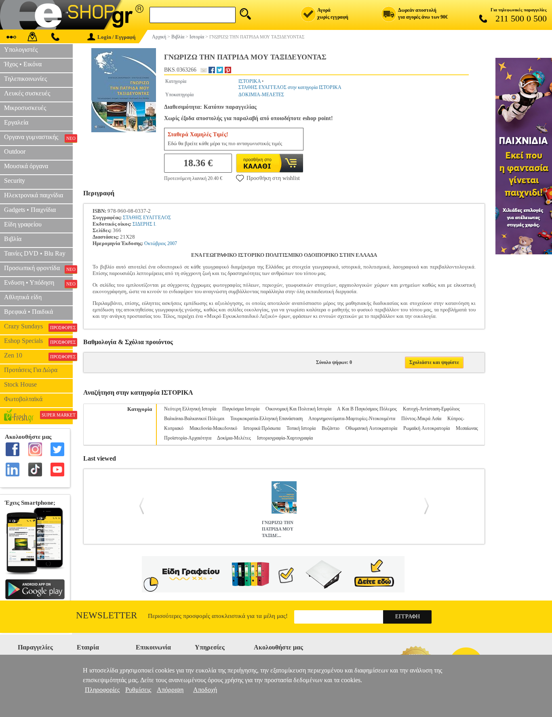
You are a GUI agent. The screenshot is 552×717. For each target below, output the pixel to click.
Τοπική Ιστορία (301, 428)
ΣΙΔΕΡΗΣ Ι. (144, 224)
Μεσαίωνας (467, 428)
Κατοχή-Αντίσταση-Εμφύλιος (431, 409)
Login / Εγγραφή (116, 37)
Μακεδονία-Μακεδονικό (213, 428)
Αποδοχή (205, 689)
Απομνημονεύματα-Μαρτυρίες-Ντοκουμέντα (351, 418)
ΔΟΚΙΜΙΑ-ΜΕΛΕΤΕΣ (261, 94)
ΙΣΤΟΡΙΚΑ (249, 81)
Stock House (20, 384)
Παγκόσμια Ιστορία (240, 409)
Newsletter (106, 615)
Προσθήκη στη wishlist (273, 178)
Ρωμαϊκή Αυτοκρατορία (426, 428)
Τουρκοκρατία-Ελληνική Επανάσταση (266, 418)
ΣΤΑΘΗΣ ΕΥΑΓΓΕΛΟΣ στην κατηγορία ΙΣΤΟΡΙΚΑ (289, 87)
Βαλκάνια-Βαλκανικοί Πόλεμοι (194, 418)
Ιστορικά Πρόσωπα (261, 428)
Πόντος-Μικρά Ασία (421, 418)
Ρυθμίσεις (138, 689)
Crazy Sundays (38, 326)
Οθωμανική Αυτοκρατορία (371, 428)
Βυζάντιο (330, 428)
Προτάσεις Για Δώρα (30, 369)
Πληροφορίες (102, 689)
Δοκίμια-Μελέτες (234, 438)
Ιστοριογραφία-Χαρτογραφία (285, 438)
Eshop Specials (38, 341)
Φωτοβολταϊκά (23, 399)
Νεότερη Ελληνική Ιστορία (190, 409)
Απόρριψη (170, 689)
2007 (172, 243)
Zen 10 (38, 355)
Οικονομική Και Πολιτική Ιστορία (298, 409)
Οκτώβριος (155, 243)
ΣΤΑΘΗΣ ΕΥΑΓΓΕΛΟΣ (147, 217)
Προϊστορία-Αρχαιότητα (187, 438)
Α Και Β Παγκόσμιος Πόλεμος (367, 409)
